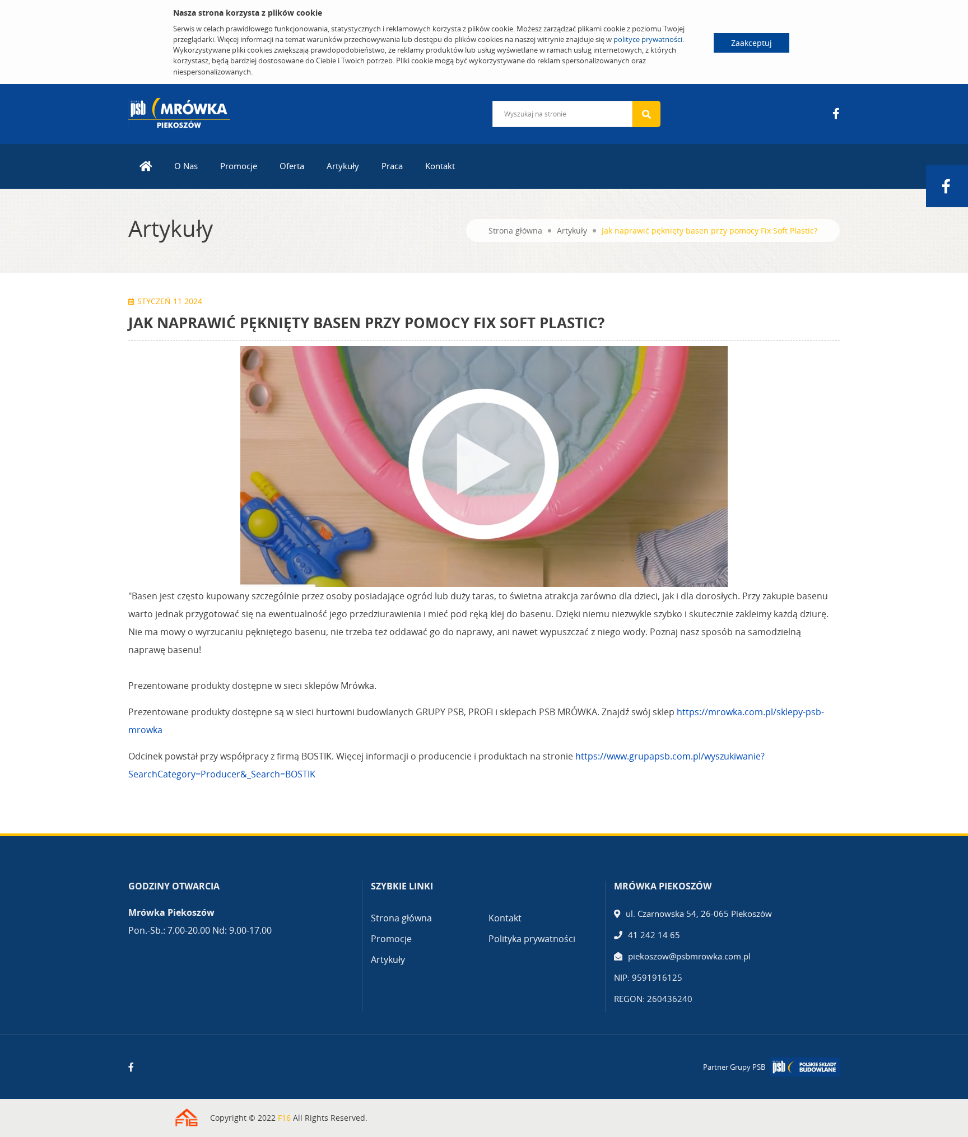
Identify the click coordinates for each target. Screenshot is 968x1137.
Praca (392, 165)
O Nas (186, 165)
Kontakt (440, 165)
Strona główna (515, 230)
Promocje (238, 165)
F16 (284, 1117)
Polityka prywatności (531, 939)
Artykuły (343, 165)
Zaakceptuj (751, 43)
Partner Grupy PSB (734, 1067)
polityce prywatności (647, 39)
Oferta (292, 165)
